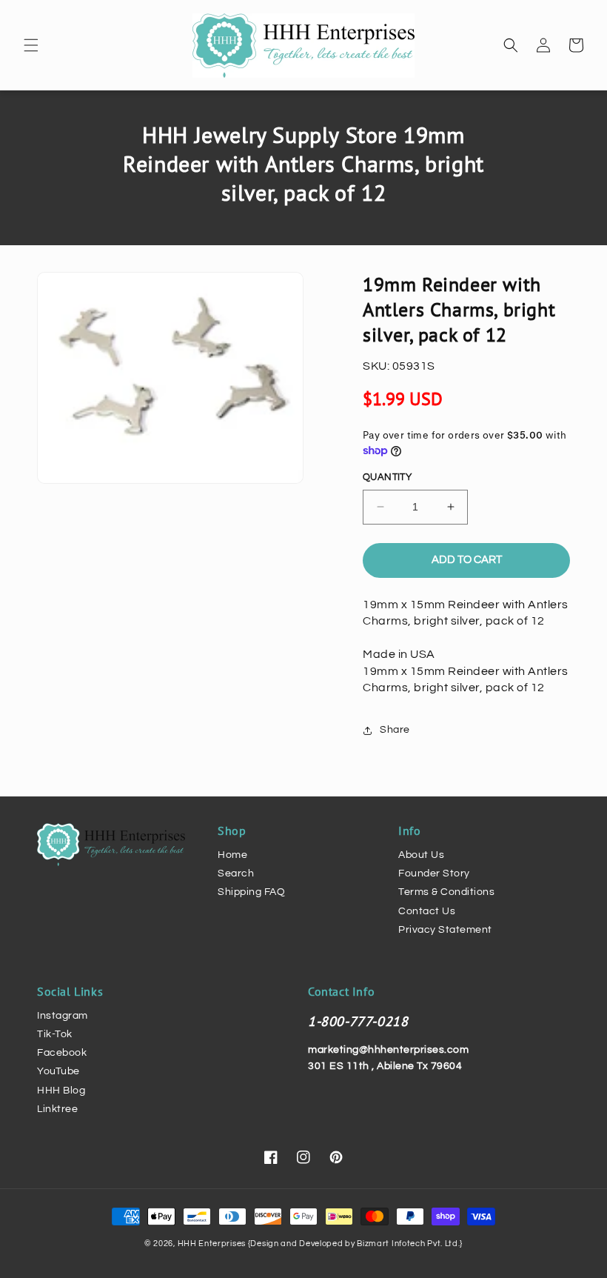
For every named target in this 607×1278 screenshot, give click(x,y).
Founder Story (434, 873)
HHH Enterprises (213, 1243)
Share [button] (395, 730)
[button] (31, 45)
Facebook (62, 1053)
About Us (421, 855)
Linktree (57, 1109)
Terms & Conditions (446, 892)
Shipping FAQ (251, 892)
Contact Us (426, 911)
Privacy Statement (445, 930)
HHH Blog (61, 1090)
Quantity (387, 477)
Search (236, 873)
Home (232, 855)
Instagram (62, 1016)
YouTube (58, 1071)
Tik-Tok (55, 1034)
